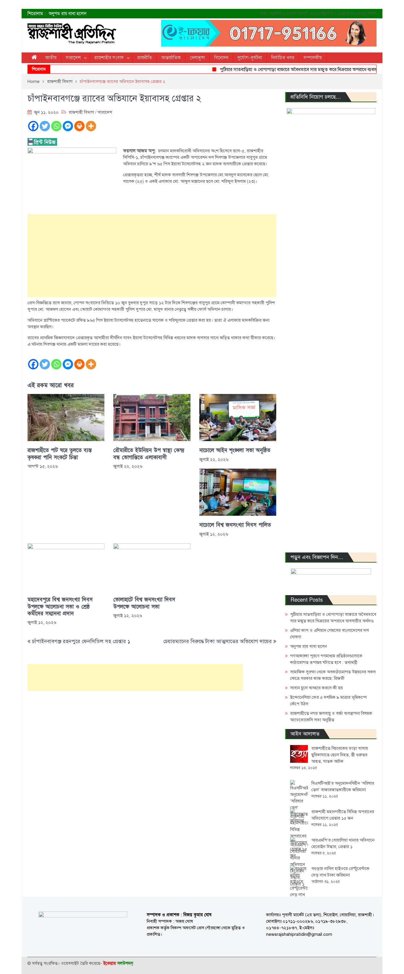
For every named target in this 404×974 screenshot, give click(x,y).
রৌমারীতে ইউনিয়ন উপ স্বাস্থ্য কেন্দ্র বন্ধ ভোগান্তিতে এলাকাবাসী (148, 454)
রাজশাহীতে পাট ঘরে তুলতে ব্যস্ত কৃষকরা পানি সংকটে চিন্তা (60, 454)
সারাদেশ (73, 58)
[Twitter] (45, 126)
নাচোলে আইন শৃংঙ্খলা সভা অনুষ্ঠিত (234, 450)
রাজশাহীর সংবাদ (109, 58)
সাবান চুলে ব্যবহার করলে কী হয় (316, 688)
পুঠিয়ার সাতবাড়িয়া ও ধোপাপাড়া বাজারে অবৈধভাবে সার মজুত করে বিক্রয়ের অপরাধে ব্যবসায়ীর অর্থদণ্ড (298, 70)
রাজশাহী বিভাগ (81, 112)
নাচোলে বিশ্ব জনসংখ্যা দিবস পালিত (235, 525)
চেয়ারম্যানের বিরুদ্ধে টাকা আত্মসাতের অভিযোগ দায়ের (217, 641)
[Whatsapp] (56, 126)
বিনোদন (221, 58)
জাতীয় (50, 58)
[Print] (79, 126)
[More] (91, 126)
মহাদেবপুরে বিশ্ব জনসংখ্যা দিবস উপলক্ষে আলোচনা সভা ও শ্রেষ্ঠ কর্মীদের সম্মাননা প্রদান (60, 606)
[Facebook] (33, 126)
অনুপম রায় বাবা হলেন (67, 14)
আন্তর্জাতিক (171, 58)
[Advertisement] (152, 255)
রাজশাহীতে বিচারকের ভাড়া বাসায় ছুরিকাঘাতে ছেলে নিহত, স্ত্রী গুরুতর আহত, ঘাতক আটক (339, 755)
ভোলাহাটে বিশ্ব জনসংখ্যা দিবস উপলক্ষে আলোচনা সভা (144, 603)
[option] (143, 13)
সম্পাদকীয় (312, 58)
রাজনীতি (144, 58)
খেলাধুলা (197, 58)
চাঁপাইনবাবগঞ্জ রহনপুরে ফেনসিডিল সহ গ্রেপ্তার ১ (81, 641)
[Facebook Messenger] (68, 126)
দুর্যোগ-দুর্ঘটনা (249, 58)
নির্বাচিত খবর (282, 58)
